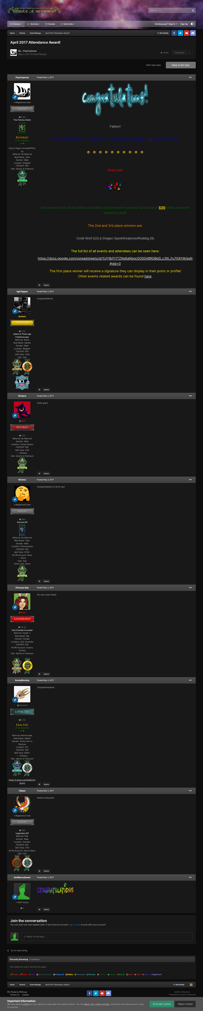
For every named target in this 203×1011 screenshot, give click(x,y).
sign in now (74, 924)
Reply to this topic (181, 65)
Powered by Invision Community (182, 994)
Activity (34, 24)
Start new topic (153, 65)
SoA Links (68, 24)
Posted (45, 77)
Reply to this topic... (36, 936)
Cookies (25, 995)
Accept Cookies (163, 1004)
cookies (26, 1004)
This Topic (182, 10)
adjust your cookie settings (96, 1004)
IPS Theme (11, 992)
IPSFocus (23, 992)
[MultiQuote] (39, 285)
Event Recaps (40, 54)
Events (51, 24)
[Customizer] (192, 24)
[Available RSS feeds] (191, 984)
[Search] (193, 10)
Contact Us (14, 995)
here (147, 276)
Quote (46, 285)
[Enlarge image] (22, 127)
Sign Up (184, 24)
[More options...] (190, 77)
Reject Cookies (185, 1004)
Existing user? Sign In (165, 24)
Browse (16, 24)
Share (165, 52)
